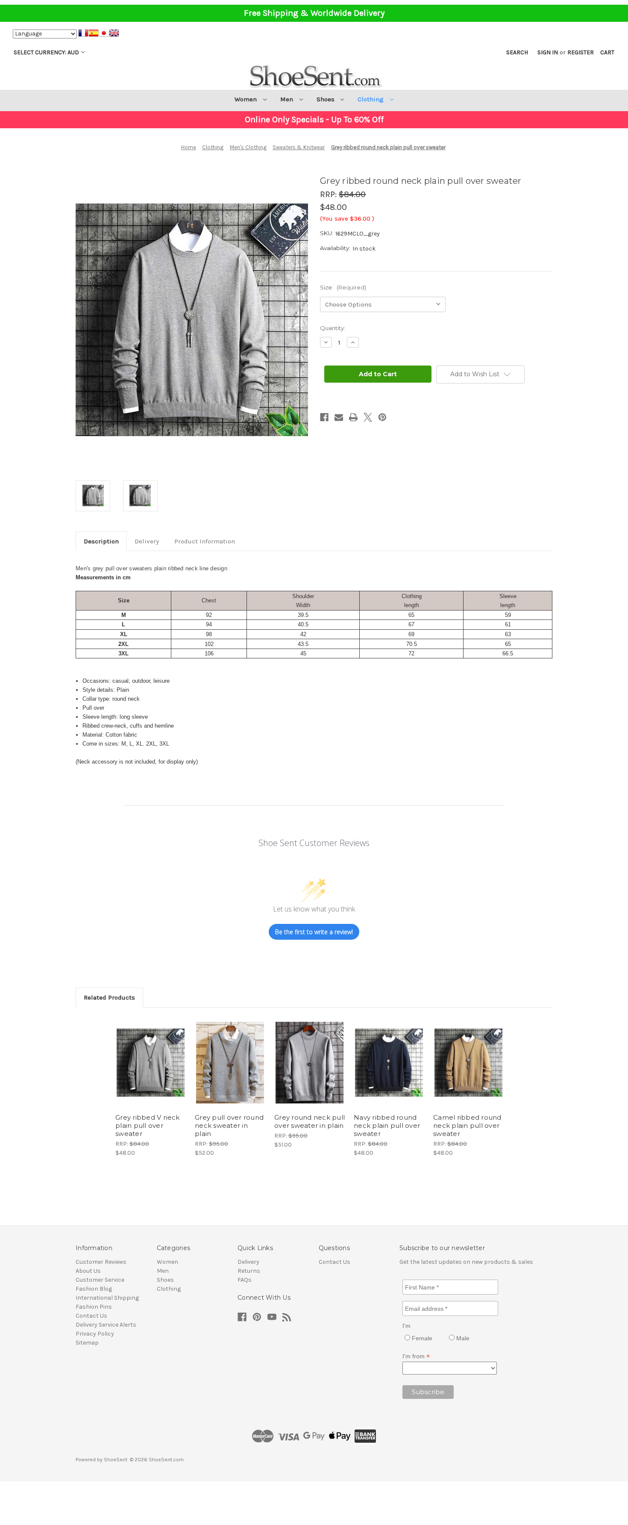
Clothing (371, 99)
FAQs (245, 1279)
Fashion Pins (94, 1306)
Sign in (547, 52)
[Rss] (286, 1317)
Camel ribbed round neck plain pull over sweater (467, 1125)
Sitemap (87, 1342)
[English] (114, 34)
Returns (249, 1270)
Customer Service (100, 1279)
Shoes (326, 99)
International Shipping (107, 1297)
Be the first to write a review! (314, 932)
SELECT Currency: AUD (46, 52)
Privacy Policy (95, 1333)
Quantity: (332, 327)
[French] (83, 34)
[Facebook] (324, 417)
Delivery (147, 541)
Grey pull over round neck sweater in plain (229, 1125)
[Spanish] (93, 34)
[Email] (339, 417)
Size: (343, 287)
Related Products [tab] (109, 997)
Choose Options (150, 1070)
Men (287, 99)
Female (421, 1338)
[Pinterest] (382, 417)
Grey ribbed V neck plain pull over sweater (147, 1125)
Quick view (143, 1055)
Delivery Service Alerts (106, 1324)
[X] (368, 417)
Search (517, 52)
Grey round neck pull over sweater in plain (309, 1121)
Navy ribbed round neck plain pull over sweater (387, 1125)
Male (462, 1338)
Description (101, 541)
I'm (406, 1325)
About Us (88, 1270)
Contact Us (91, 1315)
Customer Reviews (101, 1261)
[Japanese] (104, 34)
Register (580, 52)
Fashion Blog (94, 1288)
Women (246, 99)
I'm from (416, 1356)
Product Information (204, 541)
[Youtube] (271, 1317)
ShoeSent (115, 1460)
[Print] (353, 417)
